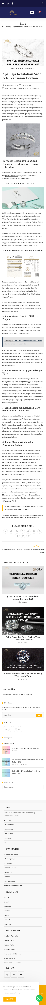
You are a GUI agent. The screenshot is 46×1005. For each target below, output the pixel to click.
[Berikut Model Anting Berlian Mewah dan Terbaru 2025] (6, 773)
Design (6, 915)
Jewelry (21, 88)
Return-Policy (9, 945)
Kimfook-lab (8, 829)
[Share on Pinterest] (17, 531)
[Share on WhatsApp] (28, 536)
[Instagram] (12, 729)
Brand (6, 902)
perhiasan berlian (11, 175)
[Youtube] (19, 729)
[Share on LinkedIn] (22, 531)
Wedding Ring (9, 859)
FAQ (5, 843)
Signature (7, 906)
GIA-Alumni (8, 834)
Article (6, 897)
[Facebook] (6, 729)
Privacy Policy (9, 958)
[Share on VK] (34, 531)
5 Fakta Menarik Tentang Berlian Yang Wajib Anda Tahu (23, 675)
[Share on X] (5, 531)
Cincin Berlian (10, 88)
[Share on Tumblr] (17, 536)
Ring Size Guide (10, 881)
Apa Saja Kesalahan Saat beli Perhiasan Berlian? (28, 27)
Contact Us (8, 838)
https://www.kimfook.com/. (12, 495)
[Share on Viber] (28, 531)
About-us (7, 820)
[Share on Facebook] (11, 531)
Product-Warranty (11, 936)
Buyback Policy (9, 949)
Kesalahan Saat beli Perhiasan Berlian (26, 517)
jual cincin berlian (12, 515)
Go (39, 715)
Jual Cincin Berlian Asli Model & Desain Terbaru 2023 (23, 597)
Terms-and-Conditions (12, 963)
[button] (42, 3)
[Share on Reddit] (39, 531)
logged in (15, 694)
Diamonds (8, 924)
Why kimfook (9, 825)
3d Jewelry (8, 863)
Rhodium (7, 877)
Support (7, 920)
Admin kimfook (10, 85)
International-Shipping (12, 954)
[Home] (3, 27)
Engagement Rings (11, 854)
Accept (9, 999)
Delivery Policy (10, 940)
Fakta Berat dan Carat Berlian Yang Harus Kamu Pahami (23, 638)
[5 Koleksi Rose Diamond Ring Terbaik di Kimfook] (6, 750)
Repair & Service (10, 868)
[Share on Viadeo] (23, 536)
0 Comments (34, 88)
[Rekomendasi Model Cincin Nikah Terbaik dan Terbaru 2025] (6, 762)
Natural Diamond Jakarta (13, 886)
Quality (7, 911)
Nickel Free (8, 872)
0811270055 (24, 509)
